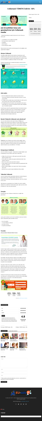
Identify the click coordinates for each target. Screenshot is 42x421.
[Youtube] (26, 404)
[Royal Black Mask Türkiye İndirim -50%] (23, 345)
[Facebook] (16, 404)
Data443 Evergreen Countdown (36, 33)
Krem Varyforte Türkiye (23, 339)
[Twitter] (18, 404)
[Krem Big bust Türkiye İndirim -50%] (5, 345)
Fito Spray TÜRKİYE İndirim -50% (6, 327)
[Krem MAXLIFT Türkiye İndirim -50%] (14, 345)
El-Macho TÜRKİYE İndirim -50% (21, 327)
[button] (40, 2)
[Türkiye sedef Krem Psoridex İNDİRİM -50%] (14, 336)
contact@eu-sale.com (25, 401)
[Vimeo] (21, 404)
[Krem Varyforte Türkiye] (23, 336)
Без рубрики (3, 338)
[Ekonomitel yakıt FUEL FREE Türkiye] (5, 336)
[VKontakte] (23, 404)
